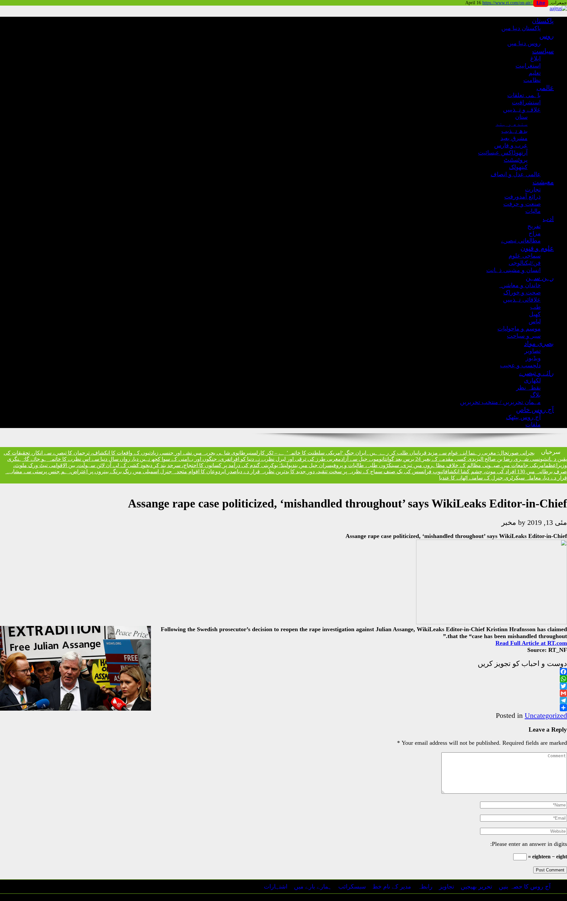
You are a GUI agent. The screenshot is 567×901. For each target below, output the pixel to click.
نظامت (532, 80)
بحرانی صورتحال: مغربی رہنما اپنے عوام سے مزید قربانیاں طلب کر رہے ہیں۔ (450, 453)
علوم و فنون (537, 248)
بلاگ (535, 395)
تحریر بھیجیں (476, 886)
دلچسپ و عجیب (520, 365)
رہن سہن (540, 277)
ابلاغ (535, 58)
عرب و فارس (511, 145)
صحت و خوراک (522, 292)
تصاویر (532, 351)
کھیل (535, 314)
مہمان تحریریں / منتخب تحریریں (500, 402)
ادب (548, 218)
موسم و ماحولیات (519, 328)
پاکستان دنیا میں (521, 28)
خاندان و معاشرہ (520, 285)
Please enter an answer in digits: (528, 844)
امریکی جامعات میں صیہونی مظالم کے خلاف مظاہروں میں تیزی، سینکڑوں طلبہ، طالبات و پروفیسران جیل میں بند (419, 465)
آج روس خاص (535, 409)
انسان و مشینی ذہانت (513, 270)
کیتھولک (518, 167)
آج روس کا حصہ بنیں (525, 886)
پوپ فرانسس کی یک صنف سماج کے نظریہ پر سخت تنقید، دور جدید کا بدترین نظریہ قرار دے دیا (339, 471)
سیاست (543, 50)
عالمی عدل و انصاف (516, 174)
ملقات (533, 424)
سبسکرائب (352, 886)
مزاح (535, 233)
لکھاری (532, 380)
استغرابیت (528, 65)
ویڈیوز (533, 358)
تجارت (533, 189)
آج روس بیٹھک (523, 417)
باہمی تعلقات (524, 95)
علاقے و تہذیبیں (522, 109)
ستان (521, 117)
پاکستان (543, 20)
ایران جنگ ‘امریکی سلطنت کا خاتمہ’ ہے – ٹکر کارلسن (308, 453)
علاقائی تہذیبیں (522, 299)
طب (535, 307)
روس (546, 35)
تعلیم (535, 73)
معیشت (543, 181)
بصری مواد (539, 343)
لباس (535, 321)
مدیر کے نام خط (391, 886)
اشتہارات (275, 886)
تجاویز (446, 886)
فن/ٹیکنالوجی (525, 263)
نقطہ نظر (528, 387)
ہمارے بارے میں (313, 886)
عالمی (545, 87)
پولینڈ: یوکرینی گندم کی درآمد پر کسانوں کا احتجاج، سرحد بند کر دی (220, 465)
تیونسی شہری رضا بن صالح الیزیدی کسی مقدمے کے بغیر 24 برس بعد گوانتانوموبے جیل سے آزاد (443, 459)
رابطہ (425, 886)
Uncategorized (546, 715)
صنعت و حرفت (522, 204)
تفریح (534, 226)
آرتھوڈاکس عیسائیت (503, 152)
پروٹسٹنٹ (516, 160)
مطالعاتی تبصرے (521, 240)
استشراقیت (526, 102)
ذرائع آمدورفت (522, 196)
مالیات (533, 211)
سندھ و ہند (511, 123)
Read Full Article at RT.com (531, 643)
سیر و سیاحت (524, 336)
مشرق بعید (514, 138)
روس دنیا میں (524, 43)
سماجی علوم (525, 255)
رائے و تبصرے (536, 372)
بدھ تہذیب (514, 131)
